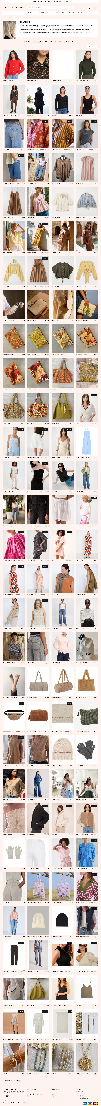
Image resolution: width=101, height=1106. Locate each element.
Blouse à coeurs (81, 526)
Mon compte (30, 1095)
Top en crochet (32, 628)
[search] (72, 7)
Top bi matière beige (82, 971)
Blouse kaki (55, 286)
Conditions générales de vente (34, 1094)
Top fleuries (31, 560)
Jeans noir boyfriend (34, 526)
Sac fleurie (55, 800)
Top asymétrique (57, 971)
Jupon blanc (56, 526)
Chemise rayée (56, 149)
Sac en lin (30, 1005)
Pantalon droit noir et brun (10, 115)
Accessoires (58, 41)
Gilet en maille (7, 800)
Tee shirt (55, 491)
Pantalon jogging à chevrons (9, 971)
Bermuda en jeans (9, 183)
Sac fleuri (55, 389)
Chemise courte (81, 286)
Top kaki (78, 1005)
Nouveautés (27, 41)
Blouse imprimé (8, 594)
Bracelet (6, 1074)
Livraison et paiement (32, 1091)
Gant (5, 868)
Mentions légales (31, 1093)
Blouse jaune (7, 252)
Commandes (55, 1093)
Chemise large (80, 218)
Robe (53, 560)
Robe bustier (31, 286)
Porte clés (55, 423)
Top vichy (6, 457)
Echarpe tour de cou (57, 1040)
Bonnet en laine (57, 937)
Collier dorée (7, 834)
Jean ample (6, 149)
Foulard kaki (56, 594)
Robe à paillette (32, 1039)
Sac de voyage (56, 697)
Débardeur (79, 115)
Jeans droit (7, 937)
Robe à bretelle (8, 218)
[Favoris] (16, 67)
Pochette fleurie (8, 355)
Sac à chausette (81, 663)
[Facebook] (4, 1096)
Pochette (55, 320)
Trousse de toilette (82, 731)
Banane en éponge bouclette (9, 1006)
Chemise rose (56, 663)
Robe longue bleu (81, 868)
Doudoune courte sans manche (83, 937)
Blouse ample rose (9, 560)
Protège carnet (57, 731)
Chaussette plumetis (10, 697)
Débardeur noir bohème (59, 1005)
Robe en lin (79, 183)
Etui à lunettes (32, 320)
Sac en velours (32, 697)
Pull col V (55, 115)
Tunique (78, 252)
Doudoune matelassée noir (32, 834)
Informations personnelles (58, 1091)
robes (76, 25)
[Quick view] (12, 67)
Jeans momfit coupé (9, 526)
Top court (6, 286)
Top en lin (30, 218)
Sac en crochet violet (59, 902)
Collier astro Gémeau (83, 1074)
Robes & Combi (44, 41)
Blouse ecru (56, 218)
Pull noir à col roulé (82, 81)
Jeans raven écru (8, 491)
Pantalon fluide (8, 902)
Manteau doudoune (55, 834)
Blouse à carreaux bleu (9, 663)
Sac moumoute (81, 697)
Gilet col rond (8, 81)
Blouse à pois (80, 628)
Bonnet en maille (57, 765)
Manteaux (74, 41)
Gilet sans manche (82, 834)
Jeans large (31, 800)
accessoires (40, 29)
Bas (51, 41)
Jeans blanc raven (33, 868)
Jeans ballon (31, 183)
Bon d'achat (55, 1097)
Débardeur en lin (81, 800)
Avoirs (53, 1094)
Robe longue (31, 252)
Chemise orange (32, 149)
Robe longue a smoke (82, 457)
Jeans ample (80, 491)
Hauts (70, 25)
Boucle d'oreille (81, 1039)
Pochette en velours (34, 731)
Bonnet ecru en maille (34, 937)
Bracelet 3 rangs (33, 1074)
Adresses (54, 1095)
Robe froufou (56, 81)
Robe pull (6, 765)
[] (38, 67)
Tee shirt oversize (57, 868)
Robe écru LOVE (8, 1039)
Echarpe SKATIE (8, 628)
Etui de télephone (9, 320)
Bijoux (67, 41)
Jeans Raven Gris (32, 971)
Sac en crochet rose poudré (34, 903)
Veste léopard (32, 81)
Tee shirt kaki (80, 149)
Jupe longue (80, 560)
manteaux (81, 25)
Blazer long (31, 115)
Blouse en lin (56, 183)
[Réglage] (90, 8)
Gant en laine (80, 765)
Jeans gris (30, 663)
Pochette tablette (82, 320)
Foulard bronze (81, 594)
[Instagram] (7, 1096)
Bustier (29, 491)
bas (73, 25)
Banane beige (7, 731)
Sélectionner (93, 47)
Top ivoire (79, 423)
